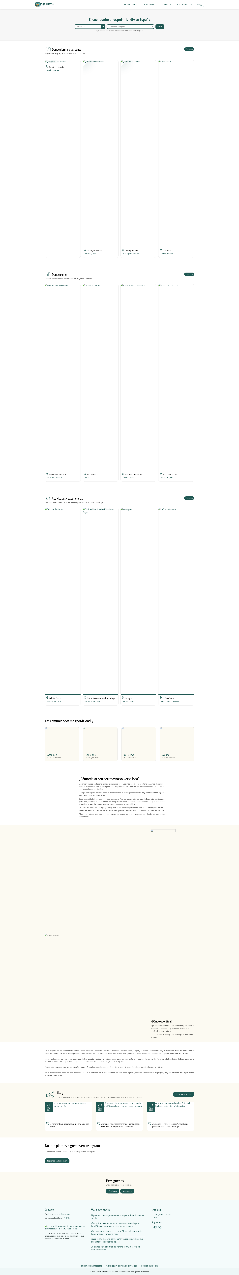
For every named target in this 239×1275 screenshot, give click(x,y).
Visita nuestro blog (184, 1094)
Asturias (166, 754)
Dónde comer (149, 4)
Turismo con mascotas (91, 1265)
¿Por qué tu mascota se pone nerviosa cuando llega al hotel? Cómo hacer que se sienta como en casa (115, 1224)
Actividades (166, 4)
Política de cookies (149, 1265)
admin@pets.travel (63, 1214)
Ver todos (189, 49)
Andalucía (52, 754)
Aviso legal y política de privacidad (121, 1265)
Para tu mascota (184, 4)
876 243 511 (67, 1218)
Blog (199, 4)
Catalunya (129, 754)
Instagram (127, 1191)
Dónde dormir (130, 4)
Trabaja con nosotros (162, 1214)
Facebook (113, 1191)
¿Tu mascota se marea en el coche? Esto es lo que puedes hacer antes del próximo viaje (117, 1232)
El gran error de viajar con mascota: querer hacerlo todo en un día (117, 1216)
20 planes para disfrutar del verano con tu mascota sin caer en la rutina (115, 1248)
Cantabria (91, 754)
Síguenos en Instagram (57, 1161)
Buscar (159, 27)
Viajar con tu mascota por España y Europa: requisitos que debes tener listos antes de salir (117, 1240)
